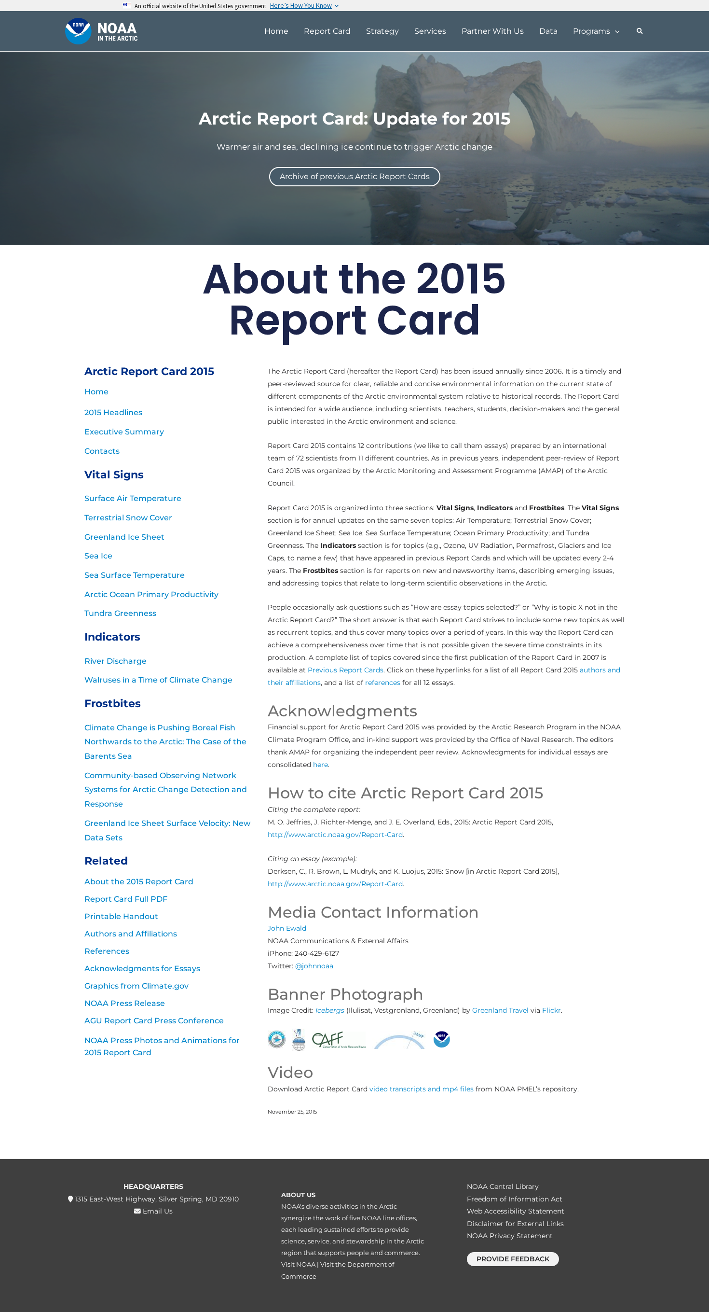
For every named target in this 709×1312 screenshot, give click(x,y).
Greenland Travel (500, 1010)
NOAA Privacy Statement (510, 1236)
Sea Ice (98, 555)
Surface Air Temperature (132, 498)
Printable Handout (121, 916)
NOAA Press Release (124, 1003)
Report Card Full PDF (125, 899)
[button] (615, 31)
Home (96, 391)
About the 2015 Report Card (138, 881)
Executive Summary (124, 431)
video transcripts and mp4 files (421, 1089)
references (382, 682)
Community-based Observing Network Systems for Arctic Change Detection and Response (165, 790)
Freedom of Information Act (514, 1199)
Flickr (551, 1010)
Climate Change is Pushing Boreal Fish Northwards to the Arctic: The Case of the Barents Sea (165, 742)
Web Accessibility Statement (515, 1211)
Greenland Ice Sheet (124, 537)
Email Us (157, 1211)
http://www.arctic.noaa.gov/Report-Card (335, 834)
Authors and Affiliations (130, 933)
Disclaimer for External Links (515, 1224)
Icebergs (329, 1010)
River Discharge (115, 661)
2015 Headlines (113, 412)
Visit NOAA (298, 1264)
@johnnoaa (314, 966)
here (320, 764)
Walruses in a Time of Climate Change (158, 679)
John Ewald (287, 928)
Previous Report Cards (345, 670)
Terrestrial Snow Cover (128, 517)
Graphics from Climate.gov (136, 986)
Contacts (102, 451)
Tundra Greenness (120, 613)
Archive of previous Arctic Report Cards (355, 176)
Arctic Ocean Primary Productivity (151, 594)
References (106, 951)
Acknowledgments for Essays (142, 968)
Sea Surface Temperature (134, 575)
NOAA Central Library (503, 1186)
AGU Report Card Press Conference (154, 1020)
